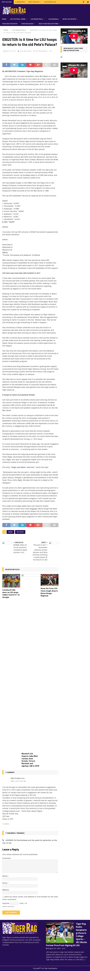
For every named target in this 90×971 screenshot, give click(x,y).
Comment (6, 858)
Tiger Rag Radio (27, 23)
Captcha (5, 903)
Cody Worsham (25, 51)
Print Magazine (7, 2)
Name (5, 876)
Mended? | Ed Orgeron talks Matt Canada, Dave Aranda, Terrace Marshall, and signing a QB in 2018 (30, 759)
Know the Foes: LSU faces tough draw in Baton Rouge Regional (49, 592)
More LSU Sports (69, 19)
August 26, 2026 (54, 948)
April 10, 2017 (10, 51)
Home (4, 19)
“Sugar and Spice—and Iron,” (23, 467)
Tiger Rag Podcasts (9, 23)
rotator (20, 532)
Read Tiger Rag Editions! (48, 23)
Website (5, 889)
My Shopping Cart (50, 2)
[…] (84, 959)
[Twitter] (88, 2)
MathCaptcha (11, 906)
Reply (6, 824)
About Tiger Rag (33, 2)
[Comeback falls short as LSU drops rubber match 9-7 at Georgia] (11, 580)
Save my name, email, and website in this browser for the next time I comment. (30, 898)
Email (5, 882)
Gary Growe (15, 778)
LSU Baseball (53, 19)
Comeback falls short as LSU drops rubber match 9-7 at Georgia (11, 593)
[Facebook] (83, 2)
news (10, 532)
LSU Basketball (37, 19)
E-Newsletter (20, 2)
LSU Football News (17, 19)
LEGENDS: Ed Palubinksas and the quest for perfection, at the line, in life (29, 841)
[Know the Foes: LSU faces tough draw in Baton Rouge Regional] (49, 580)
